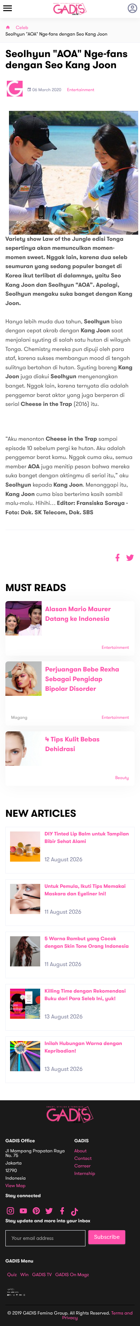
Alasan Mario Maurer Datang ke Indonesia (78, 614)
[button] (130, 558)
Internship (84, 1173)
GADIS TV (42, 1274)
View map (15, 1186)
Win (24, 1274)
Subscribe (107, 1237)
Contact (83, 1158)
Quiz (12, 1274)
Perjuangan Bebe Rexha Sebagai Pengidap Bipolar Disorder (82, 679)
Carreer (82, 1166)
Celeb (22, 27)
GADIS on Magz (72, 1274)
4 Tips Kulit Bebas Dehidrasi (72, 744)
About (80, 1151)
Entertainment (80, 90)
